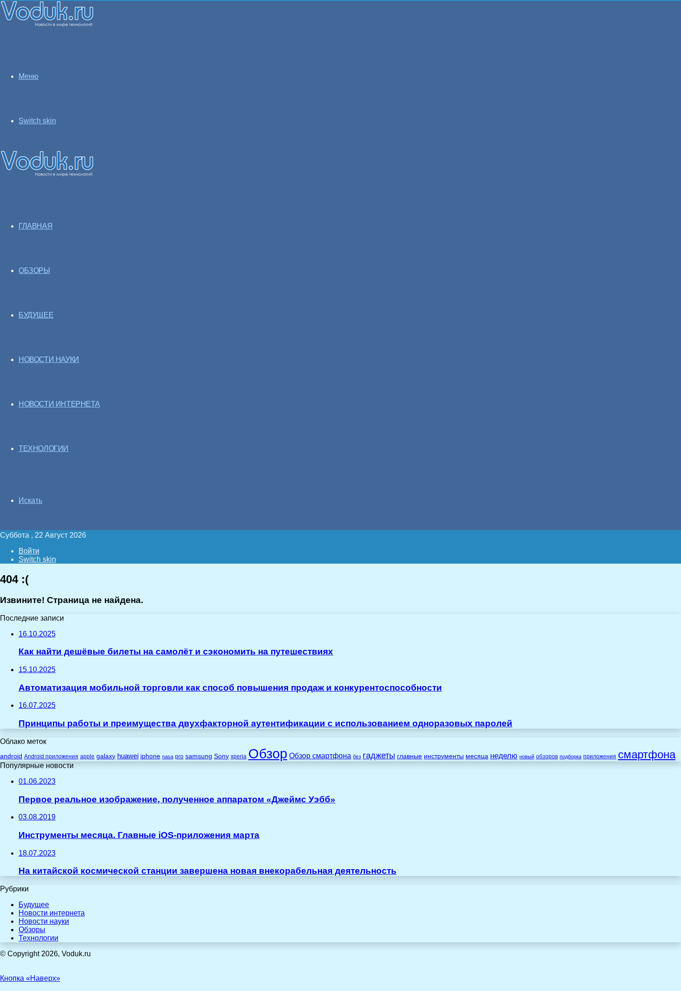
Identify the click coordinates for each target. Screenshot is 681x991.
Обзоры (32, 930)
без (357, 756)
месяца (477, 756)
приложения (599, 756)
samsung (198, 756)
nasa (167, 756)
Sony (221, 756)
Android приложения (51, 756)
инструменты (444, 756)
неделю (503, 755)
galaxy (105, 756)
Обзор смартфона (320, 756)
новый (526, 756)
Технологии (38, 938)
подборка (570, 756)
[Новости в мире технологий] (47, 24)
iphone (150, 756)
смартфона (646, 754)
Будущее (34, 904)
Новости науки (44, 921)
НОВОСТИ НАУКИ (49, 359)
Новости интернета (59, 404)
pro (179, 756)
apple (87, 756)
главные (409, 756)
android (11, 756)
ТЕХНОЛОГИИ (44, 448)
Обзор (267, 753)
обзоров (547, 756)
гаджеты (379, 755)
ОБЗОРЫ (34, 270)
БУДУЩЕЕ (36, 315)
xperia (238, 756)
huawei (128, 756)
